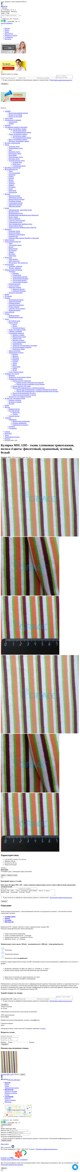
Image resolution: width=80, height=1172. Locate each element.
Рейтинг (3, 1042)
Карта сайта (5, 1144)
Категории (8, 433)
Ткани (7, 32)
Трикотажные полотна (12, 437)
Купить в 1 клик (12, 875)
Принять (4, 1168)
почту (44, 1028)
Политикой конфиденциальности (61, 80)
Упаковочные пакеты (12, 1088)
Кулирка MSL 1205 (7, 1074)
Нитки (7, 30)
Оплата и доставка (11, 1091)
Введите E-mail (6, 1134)
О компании (9, 37)
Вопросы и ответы (11, 35)
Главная (7, 431)
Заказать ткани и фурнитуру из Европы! (14, 1159)
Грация (5, 6)
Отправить (5, 1044)
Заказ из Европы (10, 1100)
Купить (4, 875)
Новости (7, 1098)
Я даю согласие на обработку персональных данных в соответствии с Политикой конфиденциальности (37, 1138)
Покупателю (9, 33)
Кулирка (7, 439)
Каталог (7, 28)
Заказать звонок (6, 1124)
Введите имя (5, 1130)
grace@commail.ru (6, 23)
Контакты (8, 39)
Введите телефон (6, 1132)
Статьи (7, 1095)
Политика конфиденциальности (11, 1136)
